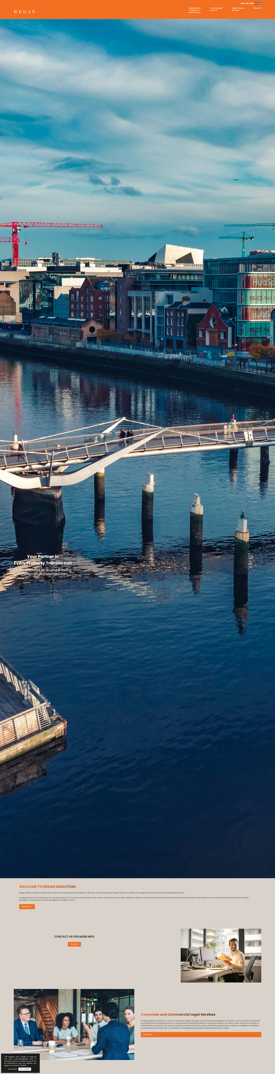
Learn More (12, 1069)
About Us (257, 8)
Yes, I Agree (24, 1069)
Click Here (74, 944)
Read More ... (27, 906)
